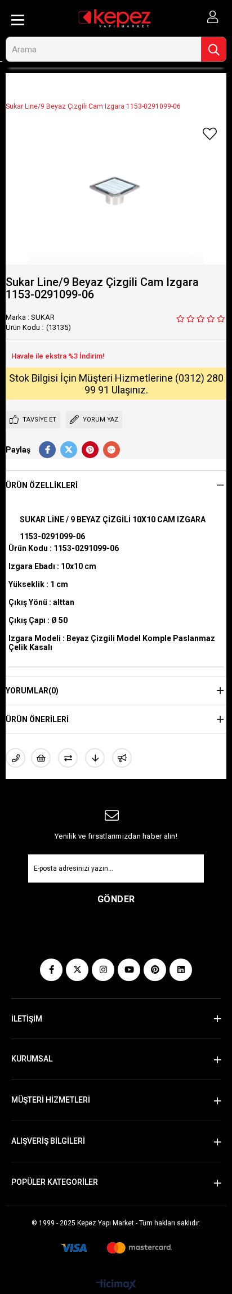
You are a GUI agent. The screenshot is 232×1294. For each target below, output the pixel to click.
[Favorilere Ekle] (209, 134)
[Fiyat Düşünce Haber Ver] (95, 758)
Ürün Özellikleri (42, 485)
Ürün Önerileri (37, 719)
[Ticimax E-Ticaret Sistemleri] (116, 1285)
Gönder (116, 899)
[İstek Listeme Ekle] (41, 758)
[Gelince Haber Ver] (122, 758)
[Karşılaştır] (68, 758)
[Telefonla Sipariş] (15, 758)
